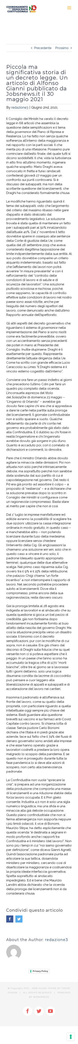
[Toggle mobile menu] (69, 8)
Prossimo (62, 48)
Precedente (42, 48)
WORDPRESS (41, 997)
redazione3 (19, 107)
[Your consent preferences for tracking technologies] (71, 1037)
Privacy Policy (40, 971)
